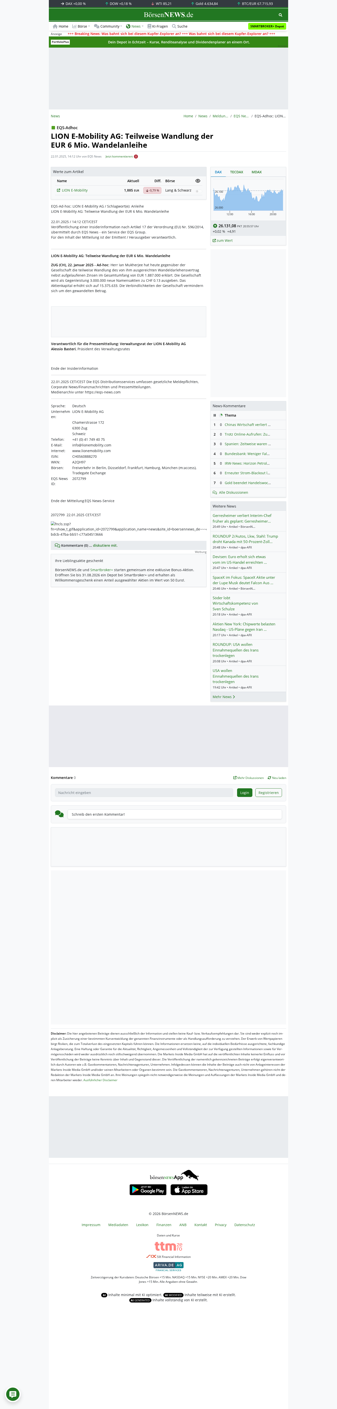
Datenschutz (244, 1224)
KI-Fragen (160, 26)
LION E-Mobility (75, 190)
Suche (182, 26)
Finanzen (163, 1224)
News (202, 116)
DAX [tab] (218, 172)
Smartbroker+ (101, 569)
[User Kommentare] (13, 1394)
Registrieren (269, 792)
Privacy (220, 1224)
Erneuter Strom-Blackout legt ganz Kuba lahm (262, 473)
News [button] (136, 26)
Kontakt (200, 1224)
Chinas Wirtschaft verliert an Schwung (256, 424)
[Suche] (280, 14)
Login (244, 792)
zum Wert (224, 240)
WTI (163, 3)
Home (63, 26)
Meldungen (220, 116)
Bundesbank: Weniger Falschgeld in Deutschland (265, 453)
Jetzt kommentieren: (119, 156)
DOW (120, 3)
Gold (206, 3)
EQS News (241, 116)
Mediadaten (118, 1224)
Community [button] (109, 26)
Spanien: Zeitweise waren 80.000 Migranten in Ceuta (268, 443)
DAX (75, 3)
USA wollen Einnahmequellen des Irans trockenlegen (236, 676)
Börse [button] (82, 26)
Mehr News (223, 696)
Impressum (91, 1224)
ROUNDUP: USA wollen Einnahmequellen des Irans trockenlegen (236, 650)
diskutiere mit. (105, 545)
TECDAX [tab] (236, 172)
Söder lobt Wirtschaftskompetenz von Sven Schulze (235, 603)
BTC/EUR (257, 3)
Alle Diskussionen (233, 492)
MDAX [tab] (257, 172)
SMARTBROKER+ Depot (267, 26)
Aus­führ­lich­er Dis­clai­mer (100, 1080)
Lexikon (142, 1224)
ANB (183, 1224)
